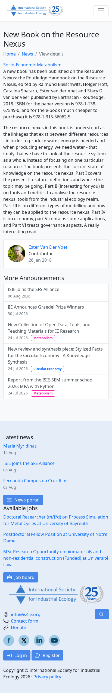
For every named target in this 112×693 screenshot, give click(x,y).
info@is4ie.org (26, 614)
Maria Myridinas (20, 446)
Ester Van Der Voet (48, 247)
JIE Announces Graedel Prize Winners (46, 310)
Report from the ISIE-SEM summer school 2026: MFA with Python (51, 386)
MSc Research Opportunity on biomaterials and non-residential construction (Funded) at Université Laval (55, 558)
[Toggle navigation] (101, 10)
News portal (26, 500)
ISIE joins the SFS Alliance (33, 292)
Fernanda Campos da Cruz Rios (35, 481)
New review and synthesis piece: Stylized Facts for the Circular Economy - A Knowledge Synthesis (55, 358)
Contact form (24, 621)
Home (9, 54)
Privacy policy (47, 677)
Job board (24, 577)
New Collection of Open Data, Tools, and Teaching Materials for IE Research (49, 331)
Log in (20, 655)
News (27, 54)
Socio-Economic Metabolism (32, 65)
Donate (18, 627)
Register (51, 655)
